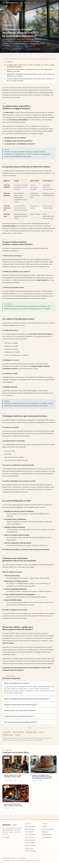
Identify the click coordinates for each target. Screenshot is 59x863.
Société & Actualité (30, 845)
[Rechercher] (21, 2)
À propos (44, 826)
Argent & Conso (29, 837)
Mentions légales (47, 834)
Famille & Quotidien (30, 851)
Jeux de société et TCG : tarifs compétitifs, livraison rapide (12, 775)
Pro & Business (29, 848)
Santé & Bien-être (30, 840)
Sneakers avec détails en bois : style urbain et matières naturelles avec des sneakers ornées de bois (42, 776)
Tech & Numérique (30, 834)
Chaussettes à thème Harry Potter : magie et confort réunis (13, 804)
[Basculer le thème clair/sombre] (24, 2)
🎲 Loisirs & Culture (8, 25)
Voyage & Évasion (30, 826)
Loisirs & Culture (12, 21)
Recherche (45, 832)
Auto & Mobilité (29, 832)
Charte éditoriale (46, 837)
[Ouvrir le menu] (28, 2)
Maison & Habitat (30, 829)
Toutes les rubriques (47, 829)
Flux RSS (6, 837)
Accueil (4, 21)
